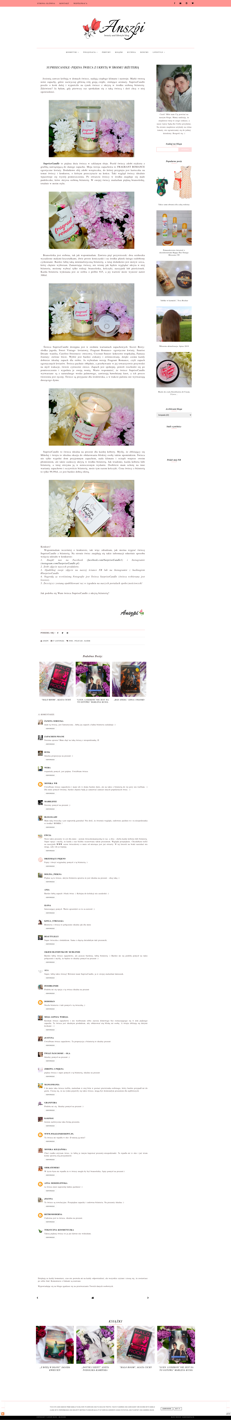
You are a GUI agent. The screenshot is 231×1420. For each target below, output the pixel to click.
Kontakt (64, 3)
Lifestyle (158, 52)
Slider (87, 641)
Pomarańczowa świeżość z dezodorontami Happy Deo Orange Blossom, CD (174, 252)
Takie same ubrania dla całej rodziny (174, 204)
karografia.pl (188, 1417)
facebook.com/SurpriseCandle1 (105, 559)
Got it (177, 1408)
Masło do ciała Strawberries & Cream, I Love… (174, 393)
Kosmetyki (72, 52)
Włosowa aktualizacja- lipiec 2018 (174, 346)
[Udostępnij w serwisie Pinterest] (67, 633)
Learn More (166, 1408)
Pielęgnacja (90, 52)
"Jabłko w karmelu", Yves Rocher (174, 300)
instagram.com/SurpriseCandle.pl (60, 563)
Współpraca (80, 3)
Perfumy (106, 52)
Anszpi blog (52, 1417)
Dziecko (144, 52)
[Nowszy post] (37, 1298)
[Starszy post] (148, 1298)
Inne (71, 641)
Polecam (79, 641)
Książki (119, 52)
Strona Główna (46, 3)
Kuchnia (131, 52)
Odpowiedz (50, 728)
